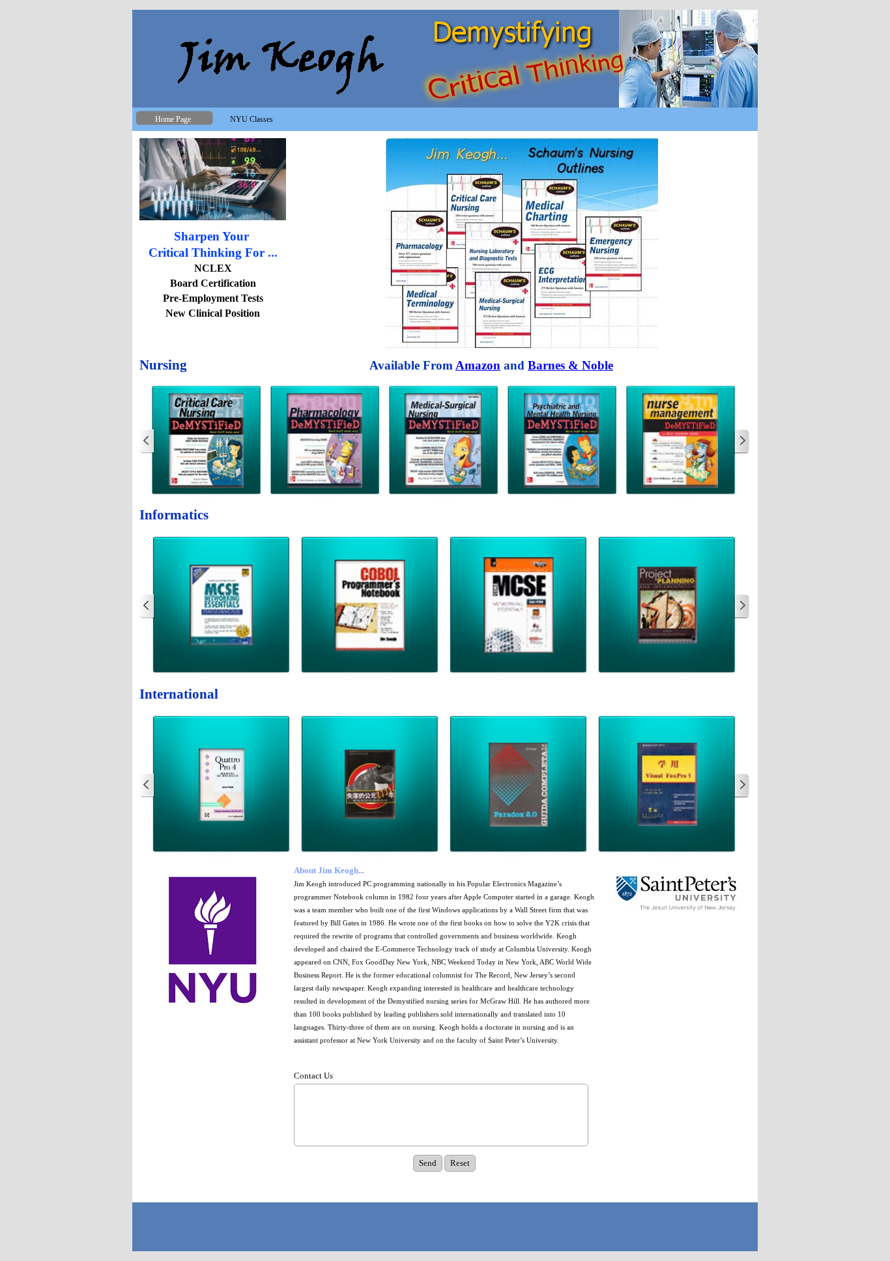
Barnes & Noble (570, 365)
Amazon (477, 365)
